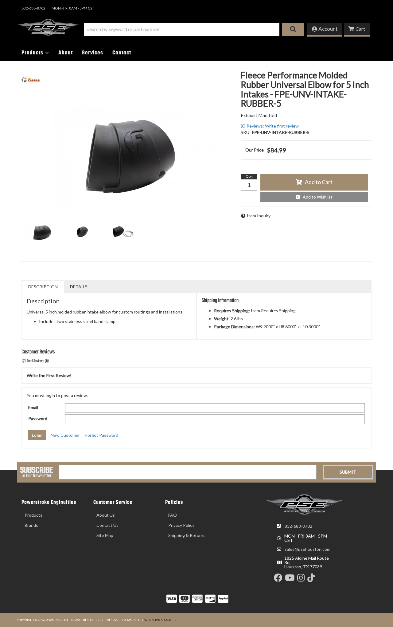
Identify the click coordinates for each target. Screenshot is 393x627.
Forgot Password (101, 435)
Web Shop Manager (160, 620)
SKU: (246, 132)
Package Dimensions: (234, 326)
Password (37, 418)
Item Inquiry (258, 215)
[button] (194, 29)
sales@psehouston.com (307, 549)
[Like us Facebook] (278, 579)
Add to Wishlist (318, 196)
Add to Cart (319, 182)
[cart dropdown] (357, 30)
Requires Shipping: (232, 310)
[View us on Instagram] (301, 579)
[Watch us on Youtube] (290, 579)
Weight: (222, 318)
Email (33, 407)
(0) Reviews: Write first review (270, 125)
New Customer (65, 435)
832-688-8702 (298, 526)
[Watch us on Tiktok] (311, 579)
